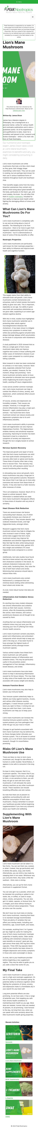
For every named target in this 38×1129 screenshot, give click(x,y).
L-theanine (9, 1098)
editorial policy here (19, 110)
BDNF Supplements (12, 1079)
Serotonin (9, 1042)
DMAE (8, 1116)
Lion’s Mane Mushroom (13, 1061)
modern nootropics (16, 197)
